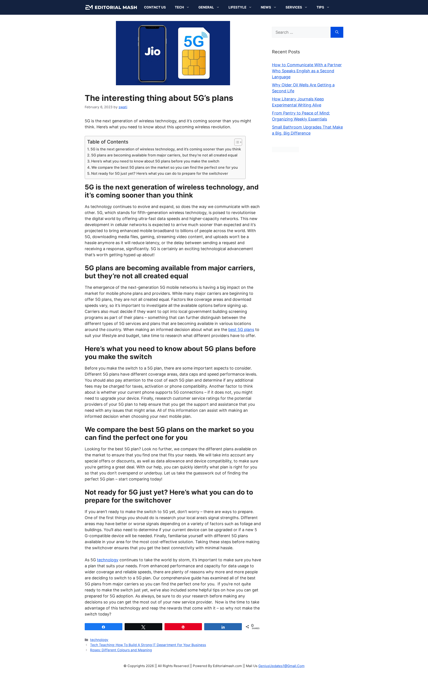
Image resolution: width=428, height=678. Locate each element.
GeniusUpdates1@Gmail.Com (281, 666)
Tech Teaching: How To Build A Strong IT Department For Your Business (148, 645)
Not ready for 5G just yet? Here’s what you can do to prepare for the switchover (159, 173)
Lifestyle (237, 7)
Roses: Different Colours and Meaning (121, 650)
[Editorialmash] (111, 7)
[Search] (337, 32)
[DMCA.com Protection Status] (285, 150)
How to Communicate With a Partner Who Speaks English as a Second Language (307, 70)
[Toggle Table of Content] (236, 142)
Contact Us (155, 7)
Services (294, 7)
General (206, 7)
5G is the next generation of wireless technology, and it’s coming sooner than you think (166, 149)
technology (99, 640)
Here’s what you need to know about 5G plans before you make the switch (155, 161)
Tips (320, 7)
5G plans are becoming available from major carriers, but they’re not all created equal (164, 155)
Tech (179, 7)
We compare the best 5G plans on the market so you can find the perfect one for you (164, 167)
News (266, 7)
